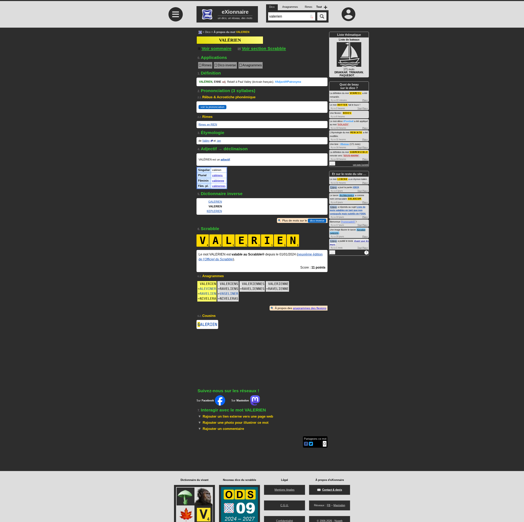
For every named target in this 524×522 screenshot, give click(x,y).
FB (328, 505)
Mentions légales (284, 489)
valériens (217, 175)
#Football (348, 121)
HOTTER (342, 105)
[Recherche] (321, 16)
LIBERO (342, 179)
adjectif (225, 159)
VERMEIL (355, 93)
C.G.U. (284, 505)
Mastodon (339, 505)
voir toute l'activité (360, 165)
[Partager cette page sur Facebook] (306, 444)
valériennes (219, 186)
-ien (219, 140)
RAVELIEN (208, 294)
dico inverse (317, 220)
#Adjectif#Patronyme (288, 81)
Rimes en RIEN (208, 124)
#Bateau (344, 144)
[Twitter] (311, 444)
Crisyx (333, 187)
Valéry (206, 140)
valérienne (218, 180)
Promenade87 (348, 221)
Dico (207, 32)
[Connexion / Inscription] (349, 14)
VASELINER (229, 294)
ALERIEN (207, 324)
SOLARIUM (354, 199)
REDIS (347, 113)
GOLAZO (343, 124)
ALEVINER (208, 289)
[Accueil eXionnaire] (200, 32)
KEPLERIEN (214, 211)
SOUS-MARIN (351, 155)
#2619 (356, 187)
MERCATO (356, 132)
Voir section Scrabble (264, 48)
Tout (359, 108)
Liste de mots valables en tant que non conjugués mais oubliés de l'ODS (348, 210)
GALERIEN (215, 201)
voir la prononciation (212, 106)
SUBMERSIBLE (359, 152)
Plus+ (365, 100)
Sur (205, 400)
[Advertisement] (175, 136)
